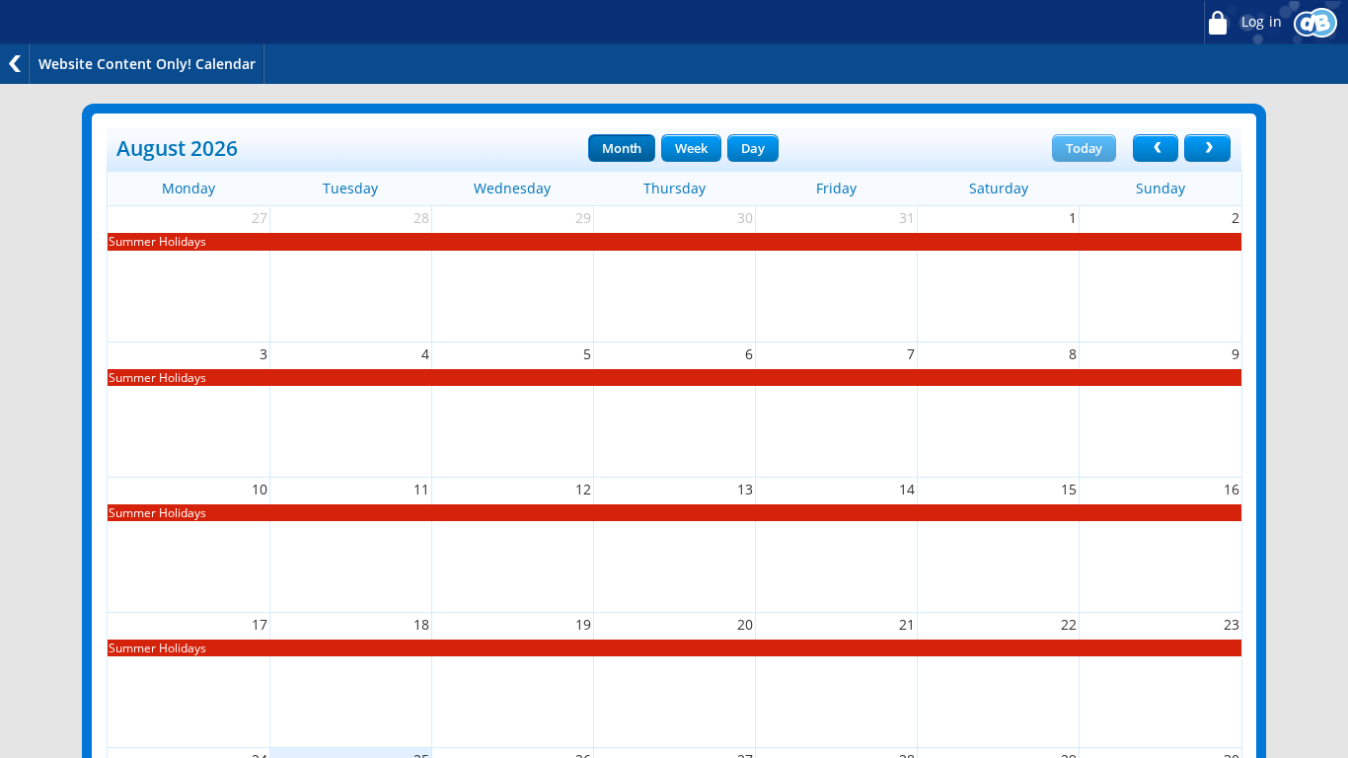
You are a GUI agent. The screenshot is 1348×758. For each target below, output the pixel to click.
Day (753, 148)
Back (15, 63)
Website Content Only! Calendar (147, 63)
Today (1084, 148)
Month (621, 148)
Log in (1259, 22)
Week (691, 148)
